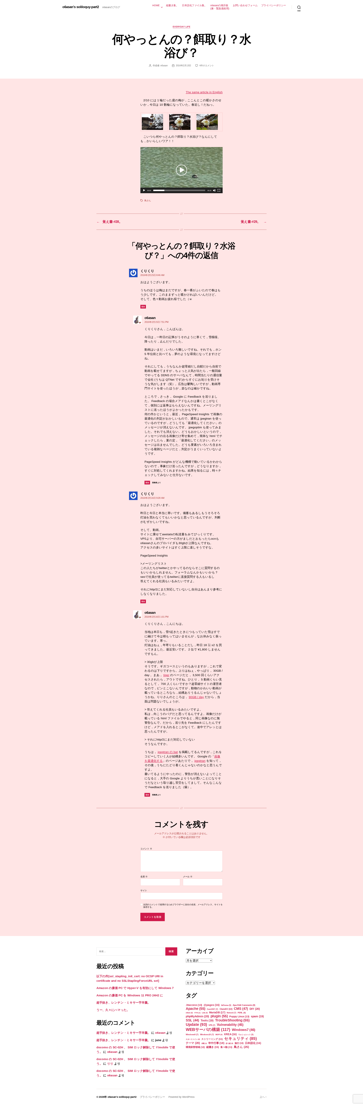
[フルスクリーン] (219, 190)
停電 (204, 1043)
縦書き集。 (172, 5)
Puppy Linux (239, 1016)
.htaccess (194, 1005)
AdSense (226, 1005)
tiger (166, 675)
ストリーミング (212, 1039)
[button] (181, 170)
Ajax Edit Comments (244, 1005)
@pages (212, 1004)
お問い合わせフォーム (245, 5)
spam (257, 1016)
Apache (195, 1009)
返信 (143, 307)
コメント (146, 848)
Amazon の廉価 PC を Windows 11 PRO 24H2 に (129, 995)
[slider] (179, 190)
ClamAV (226, 1009)
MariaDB (217, 1012)
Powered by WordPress (181, 1097)
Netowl (231, 1013)
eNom (189, 1013)
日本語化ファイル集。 (194, 5)
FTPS (197, 1013)
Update (196, 1024)
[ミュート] (214, 190)
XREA (230, 1034)
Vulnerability (230, 1025)
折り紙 (229, 1043)
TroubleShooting (232, 1020)
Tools (207, 1020)
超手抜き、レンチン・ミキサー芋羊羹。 (123, 1002)
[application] (181, 170)
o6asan (164, 65)
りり (110, 1063)
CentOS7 (212, 1009)
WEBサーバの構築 (208, 1029)
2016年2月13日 (183, 65)
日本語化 (253, 1043)
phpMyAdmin (197, 1016)
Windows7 (243, 1030)
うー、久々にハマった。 (113, 1010)
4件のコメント (206, 65)
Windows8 (192, 1034)
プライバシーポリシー (273, 5)
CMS (241, 1009)
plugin (219, 1016)
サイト (143, 890)
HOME (156, 5)
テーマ (193, 1043)
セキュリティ (240, 1038)
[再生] (144, 190)
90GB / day (196, 697)
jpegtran (199, 760)
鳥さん (147, 200)
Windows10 (207, 1034)
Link (205, 1013)
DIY (255, 1008)
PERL (242, 1013)
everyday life (181, 26)
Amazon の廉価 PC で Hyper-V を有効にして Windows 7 (135, 988)
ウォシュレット (245, 1034)
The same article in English (204, 92)
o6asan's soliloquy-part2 (80, 7)
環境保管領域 (195, 1047)
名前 (144, 876)
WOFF (218, 1035)
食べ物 (226, 1047)
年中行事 (216, 1043)
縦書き (212, 1047)
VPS (212, 1025)
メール (187, 876)
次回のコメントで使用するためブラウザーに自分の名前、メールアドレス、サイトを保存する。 (183, 905)
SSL (192, 1020)
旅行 (239, 1043)
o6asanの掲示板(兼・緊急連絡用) (219, 7)
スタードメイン (193, 1039)
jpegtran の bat (168, 752)
